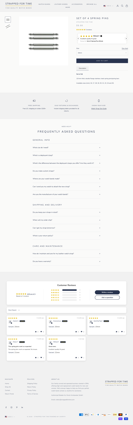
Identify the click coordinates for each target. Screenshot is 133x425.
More (68, 7)
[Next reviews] (126, 38)
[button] (81, 30)
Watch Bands (44, 4)
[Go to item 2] (8, 26)
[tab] (82, 68)
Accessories (77, 4)
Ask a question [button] (107, 297)
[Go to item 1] (8, 19)
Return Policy (31, 387)
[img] (12, 318)
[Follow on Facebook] (6, 407)
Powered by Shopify (58, 416)
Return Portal (9, 394)
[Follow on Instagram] (11, 407)
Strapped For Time (84, 22)
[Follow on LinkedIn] (22, 407)
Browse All (92, 4)
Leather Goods (61, 4)
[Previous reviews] (78, 38)
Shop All (8, 387)
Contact (7, 390)
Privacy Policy (31, 390)
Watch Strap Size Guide (99, 109)
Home (7, 384)
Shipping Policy (32, 384)
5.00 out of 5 (31, 294)
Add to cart (102, 61)
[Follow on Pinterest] (17, 407)
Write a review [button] (107, 292)
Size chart (125, 48)
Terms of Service (32, 394)
